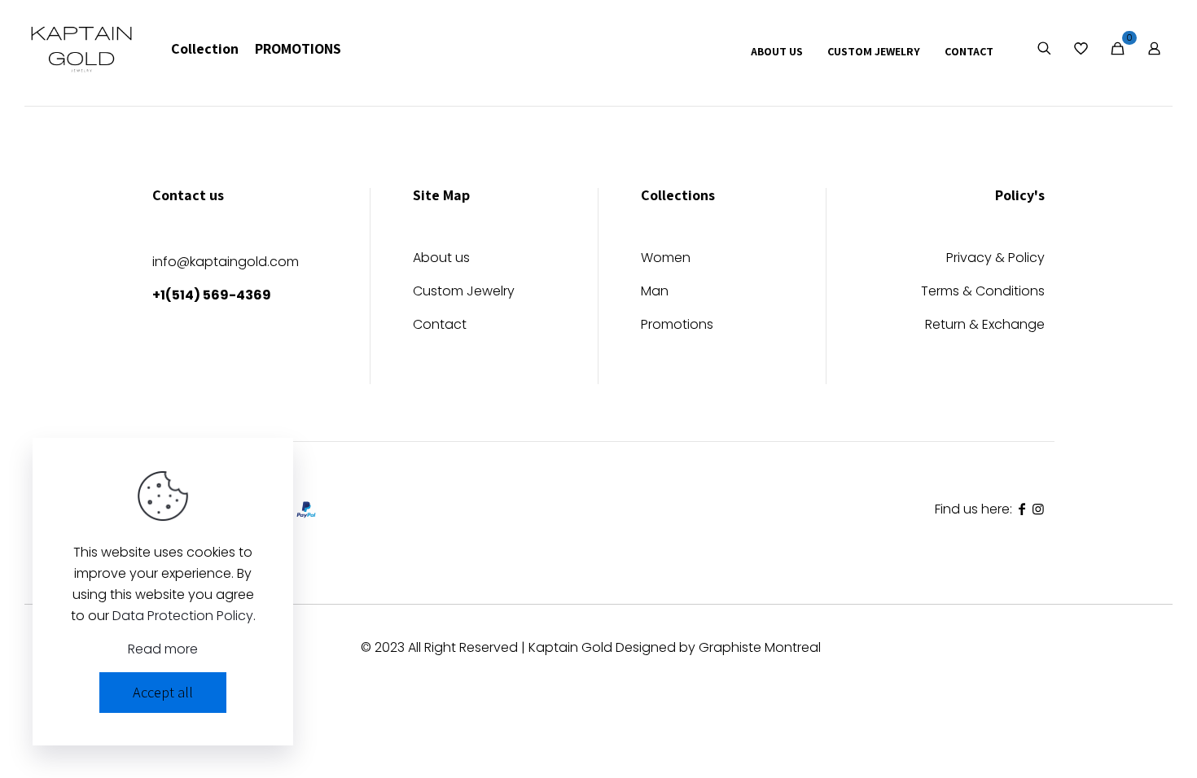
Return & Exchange (985, 326)
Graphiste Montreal (760, 647)
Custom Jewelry (464, 292)
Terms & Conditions (983, 292)
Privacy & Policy (995, 259)
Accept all (163, 692)
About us (441, 259)
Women (666, 259)
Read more (163, 649)
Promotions (677, 326)
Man (655, 292)
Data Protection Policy (182, 615)
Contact (440, 326)
